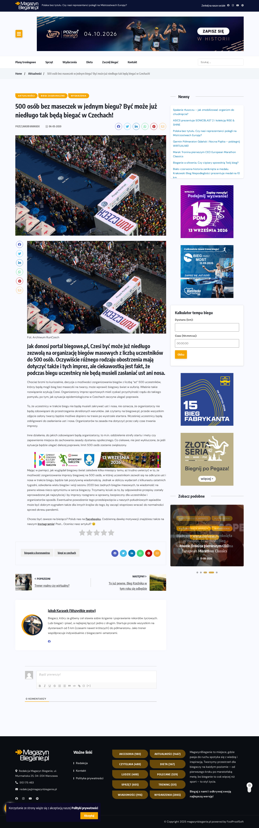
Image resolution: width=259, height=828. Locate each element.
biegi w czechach (67, 552)
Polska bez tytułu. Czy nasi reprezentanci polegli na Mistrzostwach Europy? (204, 133)
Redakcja (82, 763)
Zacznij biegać (110, 62)
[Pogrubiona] (39, 686)
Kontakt (132, 62)
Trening (168, 784)
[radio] (82, 533)
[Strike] (54, 686)
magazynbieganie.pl (199, 821)
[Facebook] (50, 641)
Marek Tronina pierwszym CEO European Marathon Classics (204, 154)
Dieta (89, 62)
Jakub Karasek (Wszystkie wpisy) (72, 610)
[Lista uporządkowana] (59, 686)
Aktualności (35, 73)
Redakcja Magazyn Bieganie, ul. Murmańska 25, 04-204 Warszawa (36, 773)
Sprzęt (49, 62)
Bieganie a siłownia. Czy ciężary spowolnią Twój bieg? (206, 162)
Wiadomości (130, 794)
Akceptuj (89, 815)
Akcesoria (130, 753)
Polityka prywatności (89, 778)
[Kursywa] (44, 686)
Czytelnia (130, 764)
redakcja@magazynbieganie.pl (38, 789)
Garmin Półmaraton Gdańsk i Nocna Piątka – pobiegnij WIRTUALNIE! (80, 5)
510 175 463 (26, 782)
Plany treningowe (25, 62)
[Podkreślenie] (49, 686)
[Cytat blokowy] (69, 686)
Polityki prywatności (85, 808)
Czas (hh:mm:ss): (186, 336)
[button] (197, 572)
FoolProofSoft (235, 821)
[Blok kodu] (74, 686)
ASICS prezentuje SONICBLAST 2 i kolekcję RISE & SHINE (204, 122)
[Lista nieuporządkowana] (64, 686)
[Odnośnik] (79, 686)
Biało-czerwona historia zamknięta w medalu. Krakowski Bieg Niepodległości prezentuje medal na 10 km (206, 173)
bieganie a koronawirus (37, 552)
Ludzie (130, 774)
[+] (89, 685)
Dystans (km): (184, 320)
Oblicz (181, 354)
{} (84, 685)
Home (18, 73)
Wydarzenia (70, 62)
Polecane (167, 774)
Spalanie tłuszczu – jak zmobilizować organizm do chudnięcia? (203, 112)
